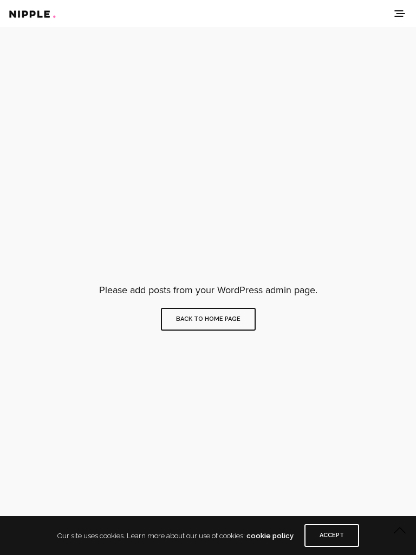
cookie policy (270, 536)
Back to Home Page (208, 318)
